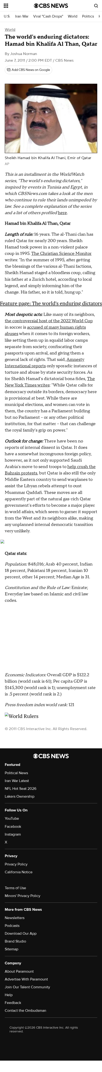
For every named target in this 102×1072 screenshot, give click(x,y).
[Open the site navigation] (19, 6)
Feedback (13, 1003)
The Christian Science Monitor (61, 253)
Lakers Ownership (19, 796)
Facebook (13, 826)
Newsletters (14, 918)
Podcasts (12, 926)
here (62, 213)
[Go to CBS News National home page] (51, 5)
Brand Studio (15, 941)
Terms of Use (15, 888)
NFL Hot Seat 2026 (20, 789)
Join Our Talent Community (27, 987)
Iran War (21, 16)
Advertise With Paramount (26, 979)
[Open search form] (96, 6)
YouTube (12, 818)
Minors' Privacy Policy (22, 896)
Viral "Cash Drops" (48, 16)
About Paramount (19, 971)
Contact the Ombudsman (25, 1010)
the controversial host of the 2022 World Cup (49, 321)
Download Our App (21, 933)
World (72, 16)
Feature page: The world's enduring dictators (51, 303)
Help (9, 995)
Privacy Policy (16, 864)
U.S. (7, 16)
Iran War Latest (17, 781)
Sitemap (11, 949)
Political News (16, 773)
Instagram (13, 834)
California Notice (18, 872)
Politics (88, 16)
